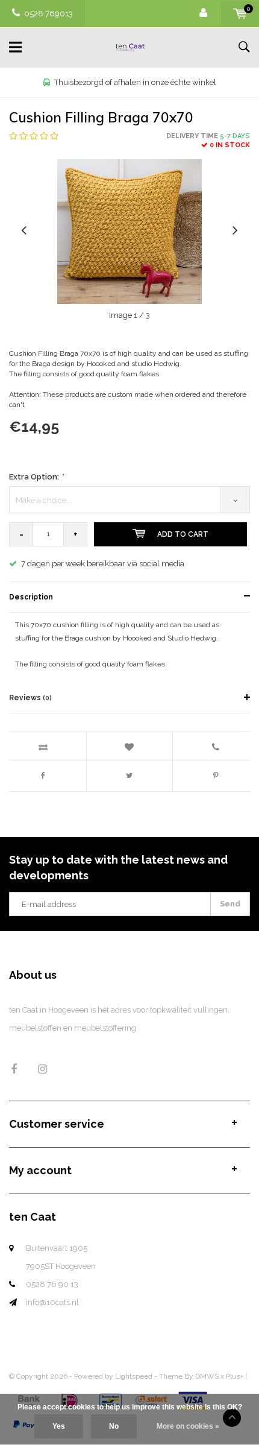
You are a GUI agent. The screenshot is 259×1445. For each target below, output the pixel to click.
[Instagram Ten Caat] (42, 1069)
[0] (240, 13)
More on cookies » (188, 1426)
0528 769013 (48, 13)
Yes (58, 1426)
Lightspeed (133, 1376)
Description (31, 597)
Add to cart (182, 534)
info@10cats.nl (52, 1302)
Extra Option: (36, 476)
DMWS (207, 1376)
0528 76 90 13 (52, 1284)
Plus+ (234, 1376)
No (114, 1426)
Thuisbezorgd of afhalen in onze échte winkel (135, 82)
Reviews (30, 698)
